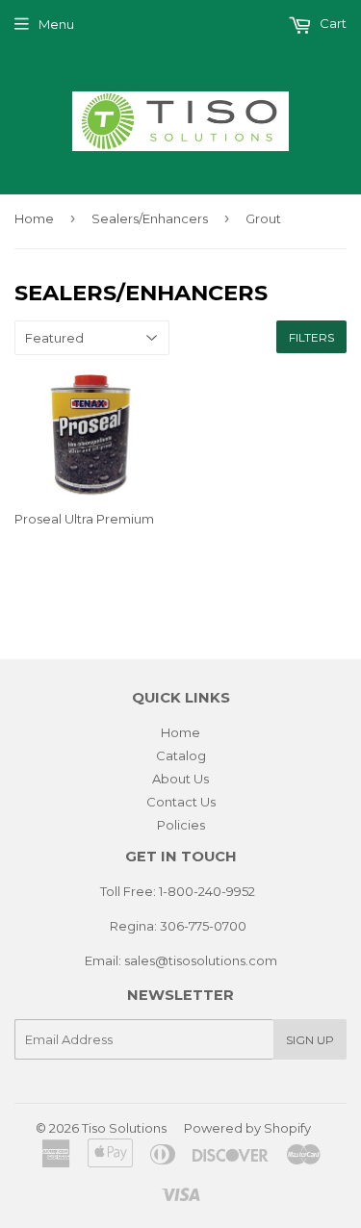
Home (34, 218)
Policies (181, 824)
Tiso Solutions (124, 1128)
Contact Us (181, 801)
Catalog (181, 755)
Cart (332, 23)
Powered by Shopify (247, 1128)
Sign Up (310, 1040)
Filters (311, 337)
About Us (180, 778)
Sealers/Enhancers (149, 218)
